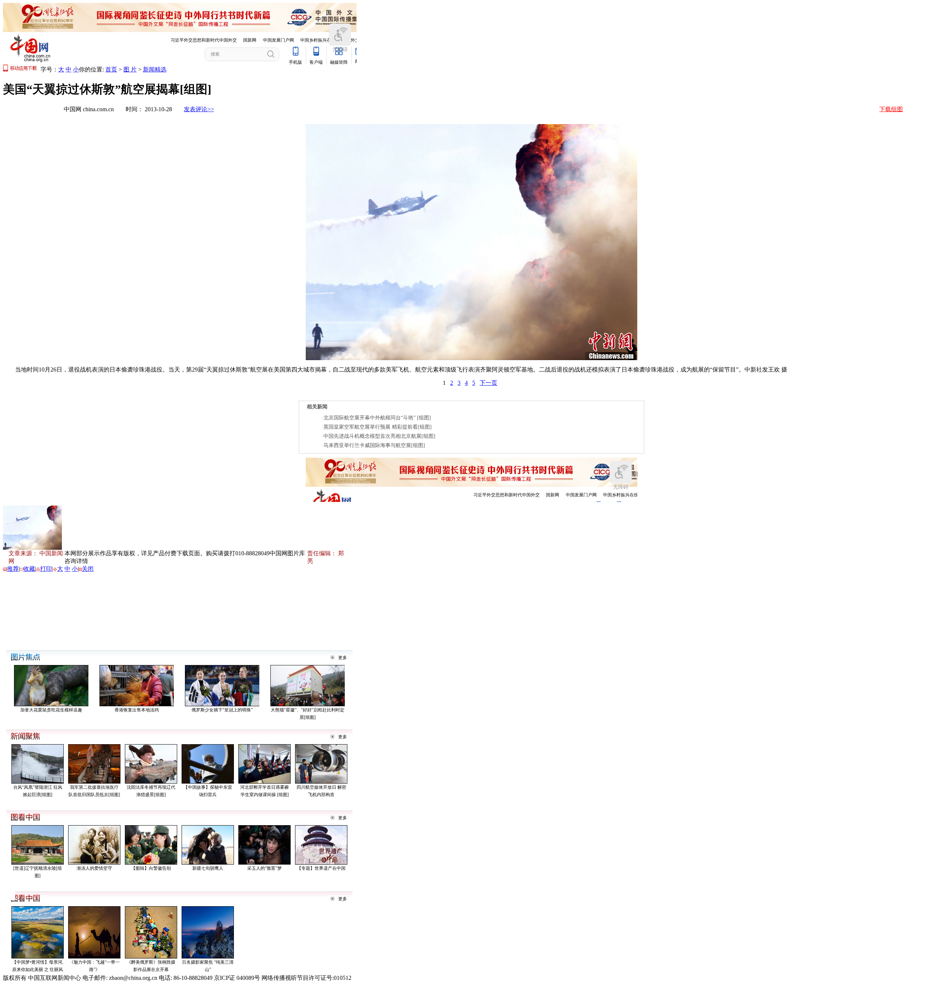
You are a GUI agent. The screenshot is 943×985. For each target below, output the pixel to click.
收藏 (29, 569)
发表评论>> (199, 109)
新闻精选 (154, 69)
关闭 (88, 569)
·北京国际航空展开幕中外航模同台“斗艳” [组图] (376, 418)
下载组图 (891, 109)
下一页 (488, 383)
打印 (46, 569)
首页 (111, 69)
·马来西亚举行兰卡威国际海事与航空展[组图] (373, 445)
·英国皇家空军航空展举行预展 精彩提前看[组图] (377, 427)
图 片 (130, 69)
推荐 (13, 569)
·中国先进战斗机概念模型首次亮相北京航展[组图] (378, 436)
